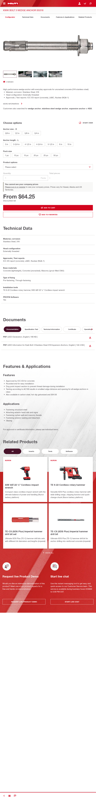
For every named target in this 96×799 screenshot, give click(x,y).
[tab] (10, 17)
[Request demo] (9, 796)
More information (11, 104)
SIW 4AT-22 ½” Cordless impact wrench (22, 486)
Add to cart (49, 208)
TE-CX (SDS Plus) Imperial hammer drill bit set (23, 532)
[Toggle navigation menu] (4, 3)
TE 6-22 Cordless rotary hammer (67, 484)
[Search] (90, 3)
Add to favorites (49, 215)
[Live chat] (15, 796)
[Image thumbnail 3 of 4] (40, 74)
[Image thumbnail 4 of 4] (55, 74)
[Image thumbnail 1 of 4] (10, 74)
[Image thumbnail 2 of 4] (25, 74)
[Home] (13, 3)
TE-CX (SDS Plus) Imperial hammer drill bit (69, 532)
